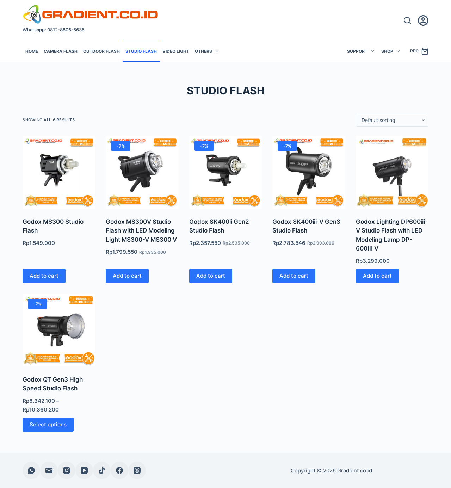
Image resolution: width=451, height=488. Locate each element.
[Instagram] (66, 470)
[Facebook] (119, 470)
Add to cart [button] (44, 275)
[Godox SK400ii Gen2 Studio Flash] (225, 172)
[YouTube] (84, 470)
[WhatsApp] (31, 470)
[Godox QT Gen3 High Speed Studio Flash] (59, 330)
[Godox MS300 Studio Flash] (59, 172)
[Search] (407, 20)
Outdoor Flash (101, 51)
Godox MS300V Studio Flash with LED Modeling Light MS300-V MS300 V (141, 230)
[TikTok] (102, 470)
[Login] (423, 20)
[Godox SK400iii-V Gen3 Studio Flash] (308, 172)
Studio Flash (141, 51)
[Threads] (137, 470)
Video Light (175, 51)
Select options (48, 424)
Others (203, 51)
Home (31, 51)
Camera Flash (61, 51)
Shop (387, 51)
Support (357, 51)
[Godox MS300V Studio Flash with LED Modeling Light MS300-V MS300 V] (142, 172)
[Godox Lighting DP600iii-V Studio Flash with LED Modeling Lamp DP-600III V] (392, 172)
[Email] (49, 470)
